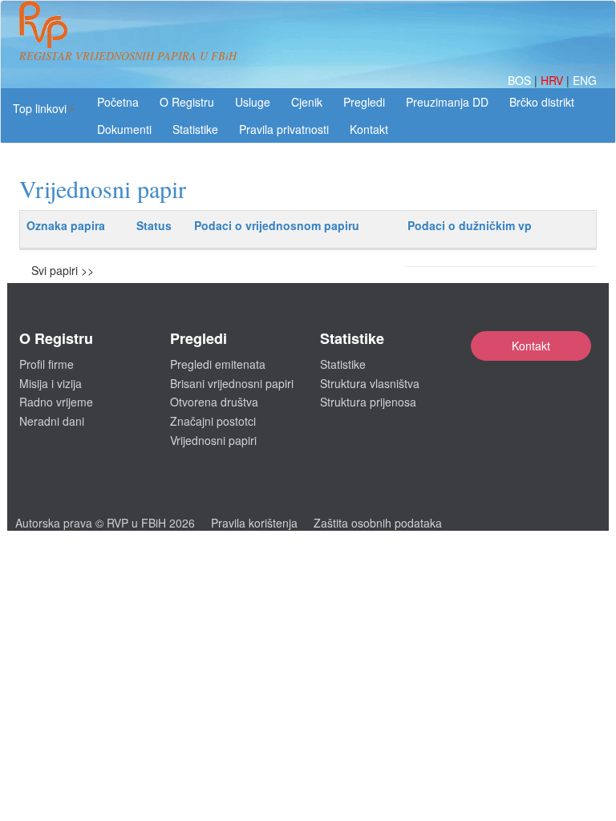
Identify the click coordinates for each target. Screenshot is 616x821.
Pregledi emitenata (217, 364)
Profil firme (46, 364)
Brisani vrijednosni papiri (232, 383)
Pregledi (364, 102)
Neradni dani (51, 421)
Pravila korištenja (254, 523)
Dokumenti (124, 129)
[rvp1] (43, 22)
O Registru (187, 102)
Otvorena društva (214, 402)
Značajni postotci (213, 421)
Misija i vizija (50, 383)
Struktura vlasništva (369, 383)
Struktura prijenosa (368, 402)
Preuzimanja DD (447, 102)
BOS (521, 80)
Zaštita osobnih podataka (378, 523)
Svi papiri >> (62, 270)
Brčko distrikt (541, 102)
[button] (44, 108)
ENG (585, 80)
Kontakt (531, 346)
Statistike (195, 129)
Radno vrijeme (56, 402)
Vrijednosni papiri (213, 440)
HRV (553, 80)
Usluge (252, 102)
